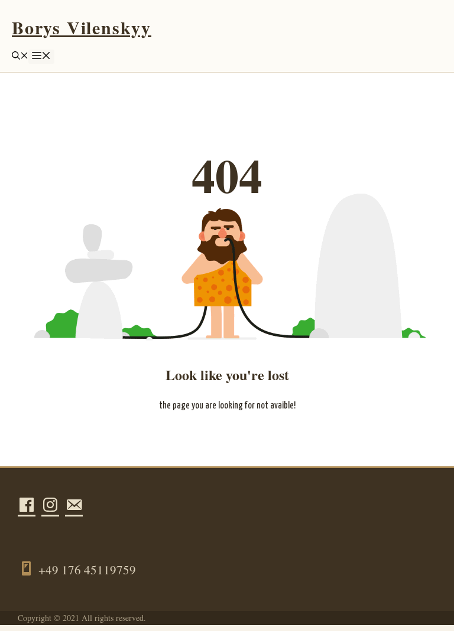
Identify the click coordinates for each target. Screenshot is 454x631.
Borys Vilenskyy (81, 27)
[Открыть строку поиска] (20, 56)
